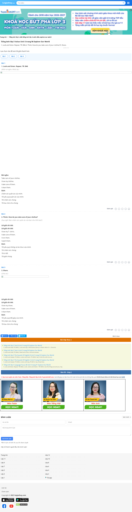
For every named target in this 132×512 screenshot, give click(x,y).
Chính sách (5, 492)
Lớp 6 (47, 466)
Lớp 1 (3, 478)
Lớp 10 (47, 459)
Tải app (49, 478)
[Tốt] (125, 209)
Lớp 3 (3, 474)
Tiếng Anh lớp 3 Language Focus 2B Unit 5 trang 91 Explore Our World (27, 365)
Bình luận (14, 336)
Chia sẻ (5, 336)
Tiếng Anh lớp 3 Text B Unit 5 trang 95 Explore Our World (23, 345)
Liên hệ (4, 488)
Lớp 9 (3, 463)
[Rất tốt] (129, 209)
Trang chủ (4, 455)
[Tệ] (119, 209)
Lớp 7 (3, 466)
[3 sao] (126, 336)
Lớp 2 (47, 474)
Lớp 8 (47, 463)
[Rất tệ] (116, 209)
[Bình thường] (122, 209)
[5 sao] (130, 336)
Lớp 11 (3, 459)
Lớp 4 (47, 470)
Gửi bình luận (6, 438)
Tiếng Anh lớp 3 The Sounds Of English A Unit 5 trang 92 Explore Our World (29, 360)
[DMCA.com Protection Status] (22, 506)
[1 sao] (121, 336)
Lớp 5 (3, 470)
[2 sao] (124, 336)
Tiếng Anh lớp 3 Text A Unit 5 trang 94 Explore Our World (23, 350)
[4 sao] (128, 336)
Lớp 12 (47, 455)
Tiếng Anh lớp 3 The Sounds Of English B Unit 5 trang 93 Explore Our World (29, 355)
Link (123, 377)
